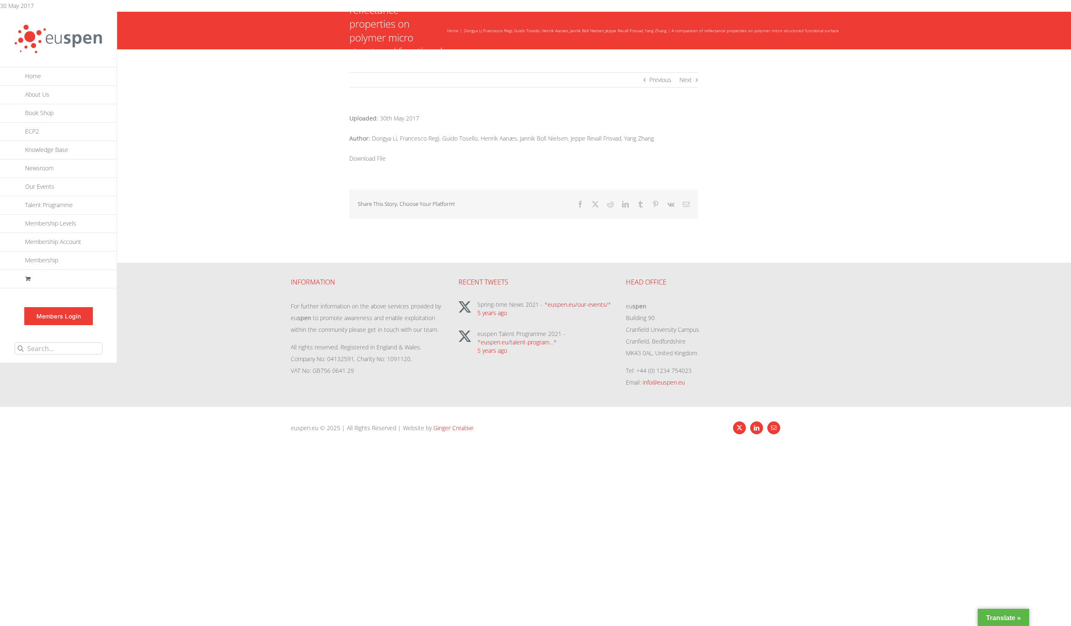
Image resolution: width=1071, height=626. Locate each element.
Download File (367, 158)
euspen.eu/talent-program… (517, 342)
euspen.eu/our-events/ (578, 304)
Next (685, 80)
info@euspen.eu (664, 382)
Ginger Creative (453, 428)
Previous (660, 80)
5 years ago (492, 313)
